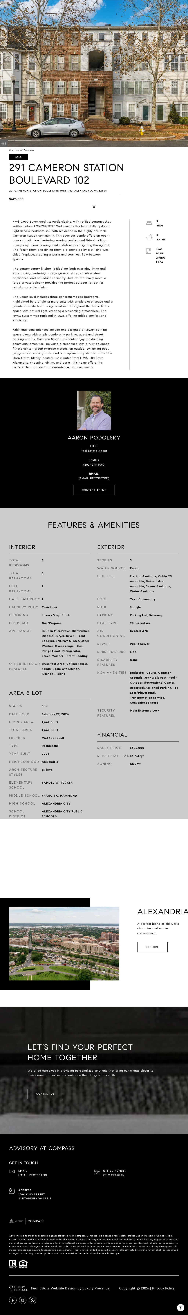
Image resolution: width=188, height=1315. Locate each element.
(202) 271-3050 (94, 464)
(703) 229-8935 (113, 1175)
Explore (152, 947)
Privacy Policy (163, 1288)
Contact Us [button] (45, 1093)
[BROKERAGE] (32, 1300)
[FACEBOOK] (13, 1300)
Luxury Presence (96, 1288)
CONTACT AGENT (94, 490)
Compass (92, 1235)
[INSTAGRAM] (22, 1300)
